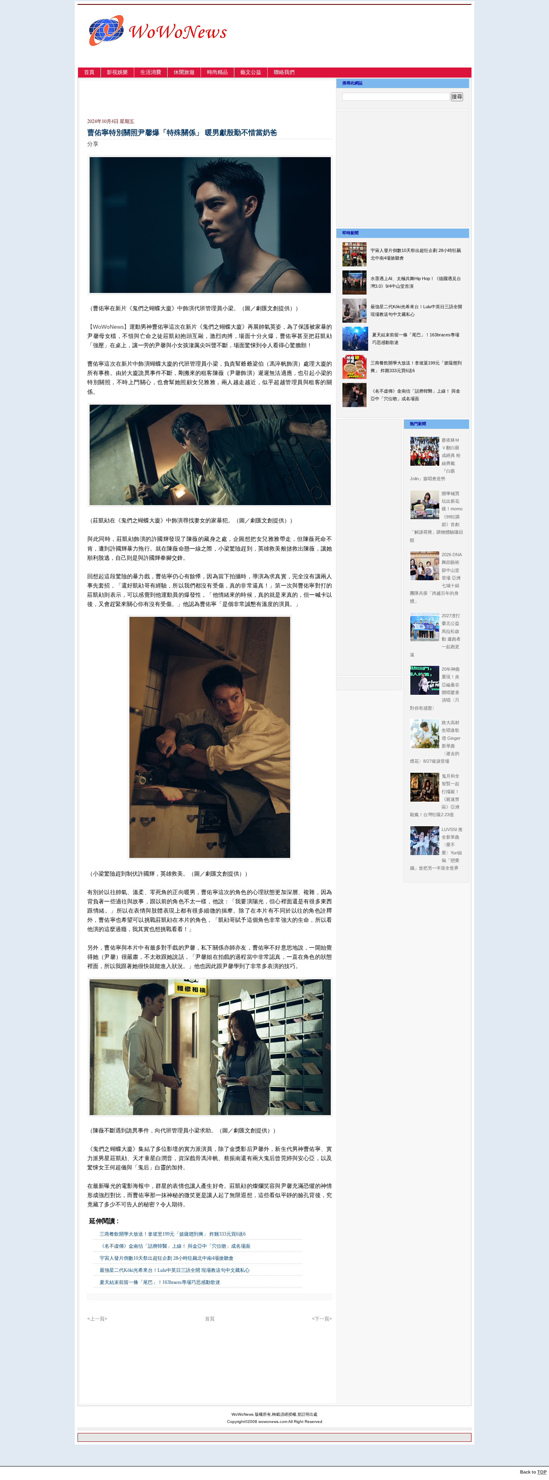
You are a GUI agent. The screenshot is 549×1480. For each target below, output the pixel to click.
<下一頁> (322, 1319)
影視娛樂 (117, 72)
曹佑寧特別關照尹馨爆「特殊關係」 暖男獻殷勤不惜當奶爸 (182, 133)
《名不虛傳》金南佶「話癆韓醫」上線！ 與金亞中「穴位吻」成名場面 (175, 1246)
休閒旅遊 (184, 72)
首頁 (89, 72)
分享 (92, 144)
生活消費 (150, 72)
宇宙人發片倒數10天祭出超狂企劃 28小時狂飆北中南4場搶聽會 (167, 1258)
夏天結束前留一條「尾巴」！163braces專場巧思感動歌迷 (160, 1282)
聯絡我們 (284, 72)
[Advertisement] (385, 45)
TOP (542, 1472)
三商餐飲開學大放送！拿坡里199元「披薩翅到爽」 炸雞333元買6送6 (173, 1234)
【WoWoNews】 (108, 326)
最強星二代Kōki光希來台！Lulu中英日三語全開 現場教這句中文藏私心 (175, 1270)
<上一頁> (97, 1319)
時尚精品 (217, 72)
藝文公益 (250, 72)
